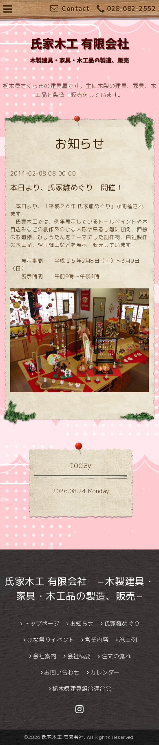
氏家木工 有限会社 (63, 737)
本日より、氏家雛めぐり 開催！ (67, 187)
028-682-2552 (131, 8)
